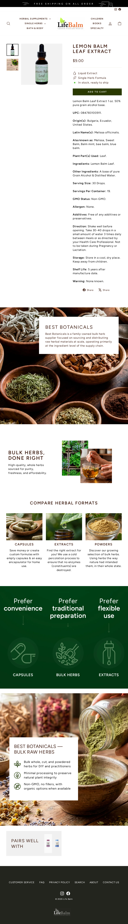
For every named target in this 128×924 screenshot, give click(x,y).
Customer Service (21, 882)
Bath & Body (35, 28)
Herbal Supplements (34, 18)
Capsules (24, 544)
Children (97, 18)
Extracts (64, 544)
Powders (104, 544)
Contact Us (111, 882)
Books (97, 23)
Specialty (97, 28)
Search (80, 882)
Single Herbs (34, 23)
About (94, 882)
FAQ (41, 882)
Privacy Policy (59, 882)
